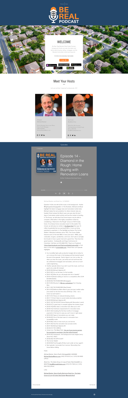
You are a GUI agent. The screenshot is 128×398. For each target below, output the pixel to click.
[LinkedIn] (44, 135)
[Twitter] (42, 135)
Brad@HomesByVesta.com (74, 130)
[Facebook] (40, 135)
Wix (51, 394)
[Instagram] (37, 135)
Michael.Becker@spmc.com (44, 130)
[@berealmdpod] (94, 394)
